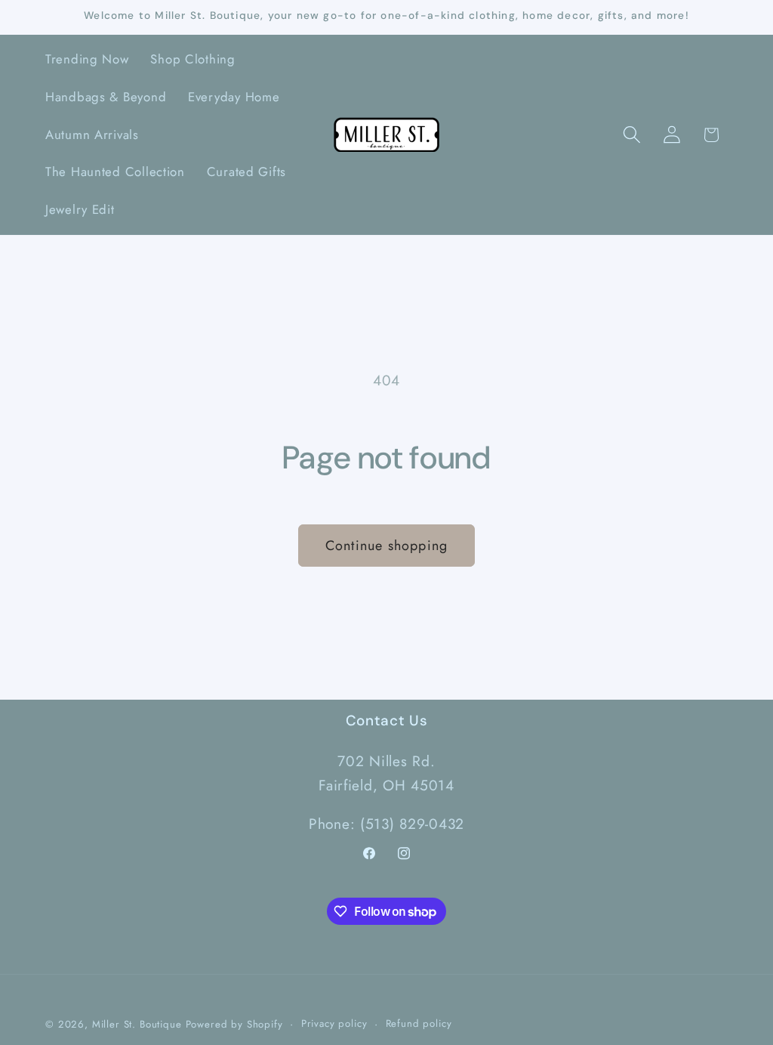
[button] (631, 135)
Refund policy (419, 1023)
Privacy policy (334, 1023)
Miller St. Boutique (137, 1024)
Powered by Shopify (234, 1024)
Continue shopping (386, 545)
